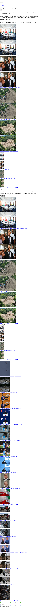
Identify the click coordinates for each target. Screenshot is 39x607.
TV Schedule (2, 603)
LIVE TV (2, 2)
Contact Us (5, 603)
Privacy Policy (15, 603)
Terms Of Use (11, 603)
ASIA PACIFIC (2, 5)
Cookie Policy (19, 603)
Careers (8, 603)
